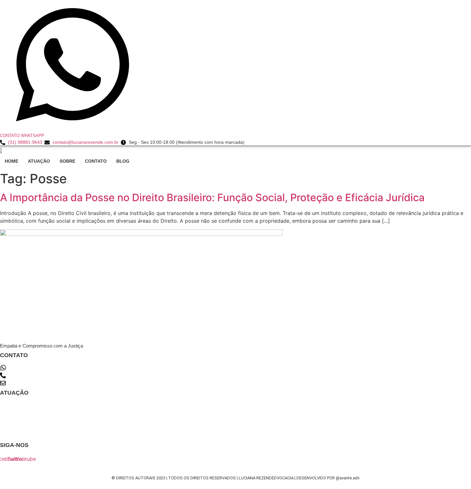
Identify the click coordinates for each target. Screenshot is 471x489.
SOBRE (67, 161)
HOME (11, 161)
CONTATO (96, 161)
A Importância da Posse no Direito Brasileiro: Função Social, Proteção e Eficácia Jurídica (212, 197)
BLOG (122, 161)
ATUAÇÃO (39, 161)
